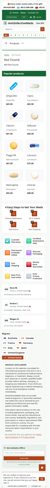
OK (42, 479)
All (6, 35)
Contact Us (33, 12)
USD (24, 17)
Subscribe (24, 458)
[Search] (42, 29)
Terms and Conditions (17, 486)
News (23, 12)
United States (12, 17)
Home (15, 12)
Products (14, 43)
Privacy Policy (29, 437)
